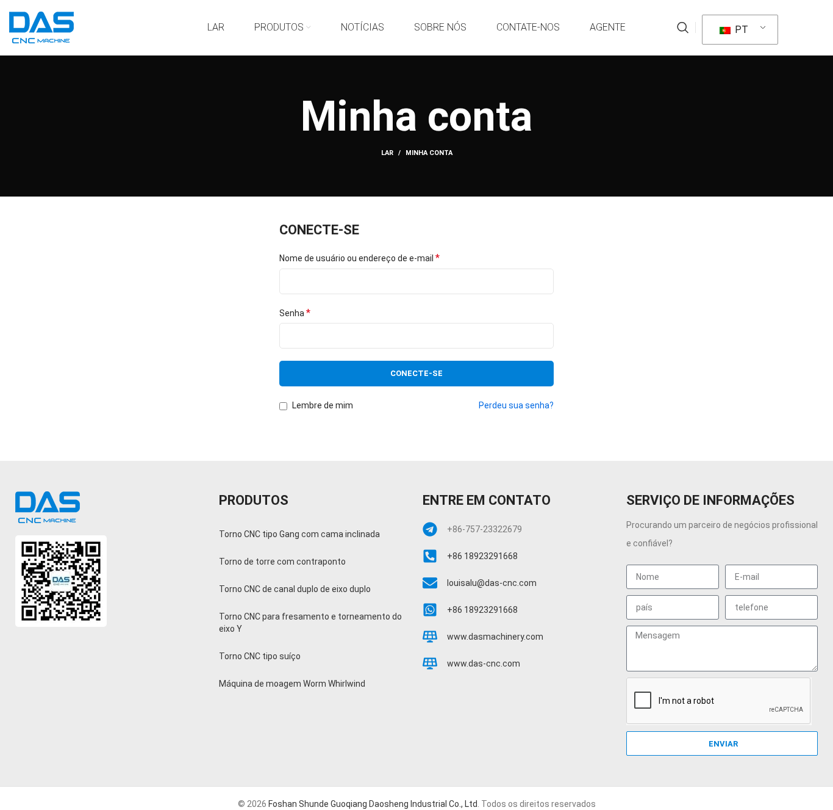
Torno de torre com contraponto (282, 561)
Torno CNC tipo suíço (260, 656)
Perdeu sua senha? (516, 405)
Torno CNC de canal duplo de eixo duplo (295, 589)
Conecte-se (416, 373)
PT (740, 29)
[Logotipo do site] (41, 27)
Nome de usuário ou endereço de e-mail (359, 258)
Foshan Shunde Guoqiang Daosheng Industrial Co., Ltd (372, 804)
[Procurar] (683, 27)
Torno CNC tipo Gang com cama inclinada (299, 534)
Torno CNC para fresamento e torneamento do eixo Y (310, 623)
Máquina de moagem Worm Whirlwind (292, 684)
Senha (294, 313)
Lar (387, 153)
